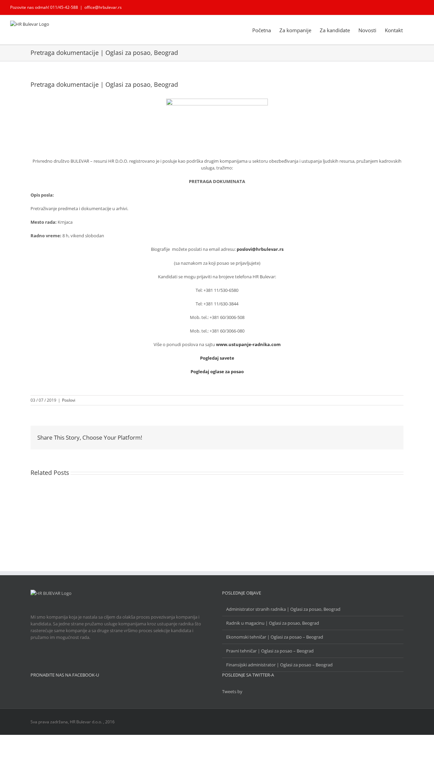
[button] (413, 29)
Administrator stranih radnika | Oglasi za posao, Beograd (283, 609)
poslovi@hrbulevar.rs (260, 249)
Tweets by (232, 691)
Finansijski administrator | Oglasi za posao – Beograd (279, 665)
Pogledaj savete (217, 358)
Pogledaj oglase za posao (217, 371)
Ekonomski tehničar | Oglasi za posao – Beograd (274, 637)
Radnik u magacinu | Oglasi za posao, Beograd (272, 623)
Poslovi (68, 400)
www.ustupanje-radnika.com (248, 344)
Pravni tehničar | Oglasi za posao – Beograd (270, 651)
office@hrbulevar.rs (103, 7)
